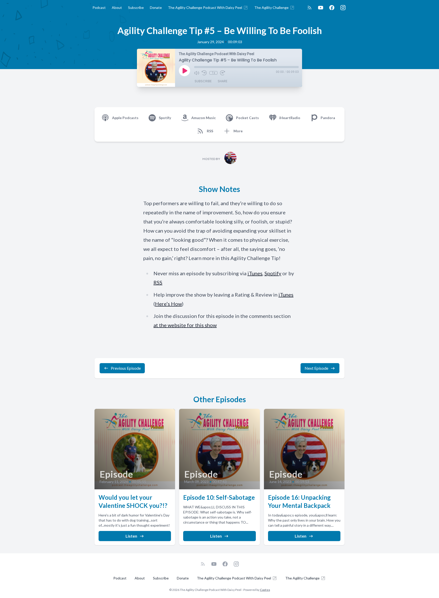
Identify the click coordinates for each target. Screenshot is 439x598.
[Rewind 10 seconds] (204, 72)
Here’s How (168, 304)
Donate (156, 7)
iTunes (254, 273)
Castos (265, 590)
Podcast (99, 7)
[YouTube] (320, 7)
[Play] (184, 70)
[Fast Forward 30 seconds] (222, 72)
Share (222, 81)
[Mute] (196, 73)
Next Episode (316, 368)
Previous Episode (126, 368)
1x (213, 73)
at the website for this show (185, 325)
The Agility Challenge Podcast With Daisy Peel (205, 7)
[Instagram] (343, 7)
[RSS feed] (309, 7)
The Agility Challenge (271, 7)
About (117, 7)
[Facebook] (331, 7)
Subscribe (136, 7)
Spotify (272, 273)
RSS (157, 282)
